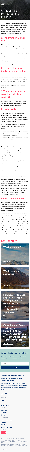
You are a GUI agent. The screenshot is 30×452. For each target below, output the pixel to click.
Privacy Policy (5, 429)
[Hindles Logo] (7, 4)
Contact (4, 432)
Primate (5, 449)
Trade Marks (5, 405)
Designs (3, 403)
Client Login (5, 425)
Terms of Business (6, 427)
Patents (3, 400)
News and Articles (6, 420)
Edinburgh (4, 410)
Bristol (3, 415)
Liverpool (4, 412)
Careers (3, 422)
